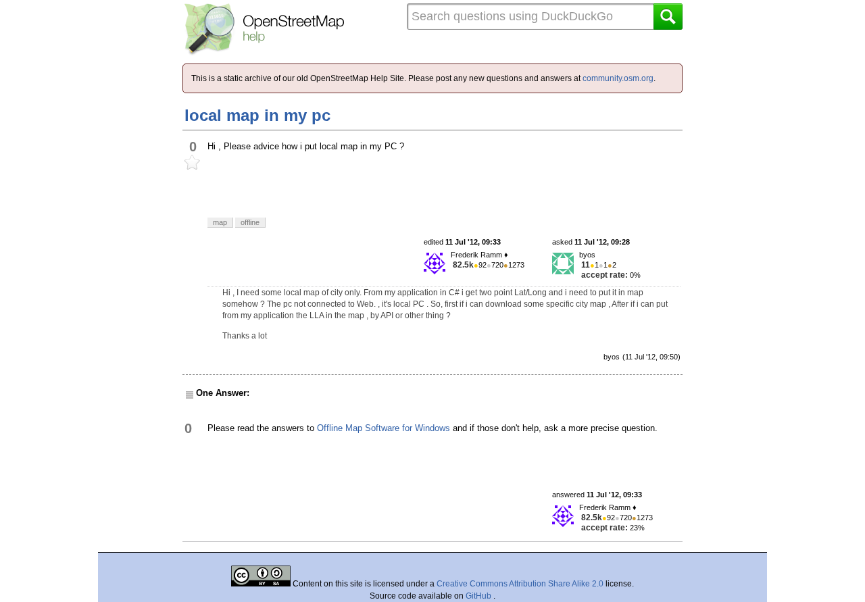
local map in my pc (257, 115)
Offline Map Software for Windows (383, 428)
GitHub (479, 596)
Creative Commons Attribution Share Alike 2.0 (520, 583)
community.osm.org (618, 78)
